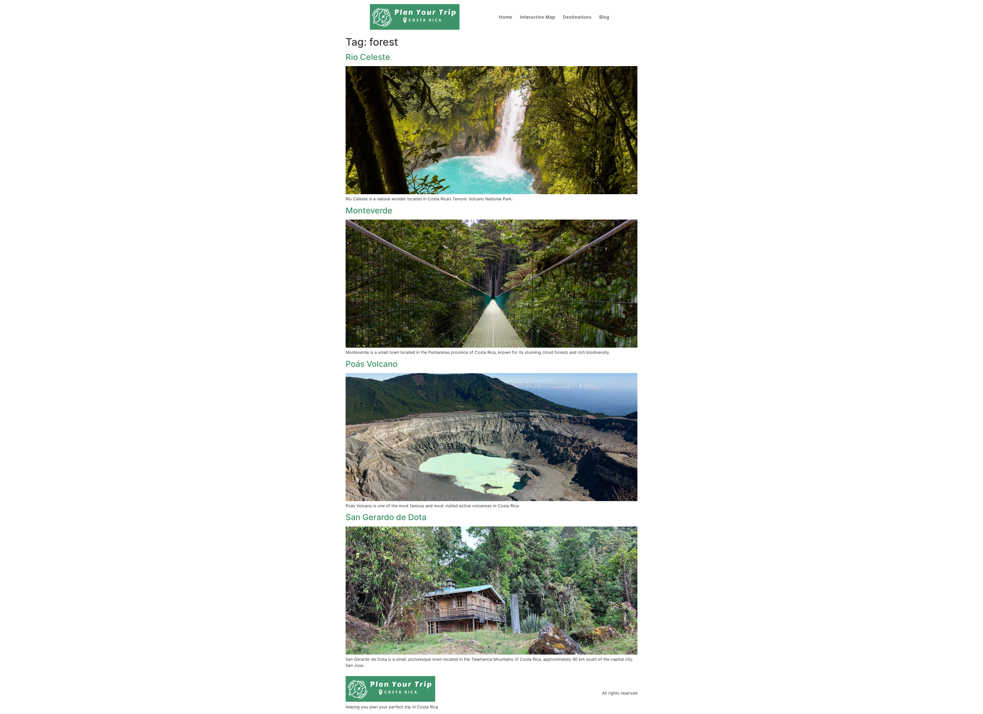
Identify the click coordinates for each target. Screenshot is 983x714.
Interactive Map (537, 17)
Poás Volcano (372, 364)
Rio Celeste (368, 57)
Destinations (577, 17)
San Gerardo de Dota (386, 517)
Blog (604, 17)
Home (505, 17)
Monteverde (369, 210)
